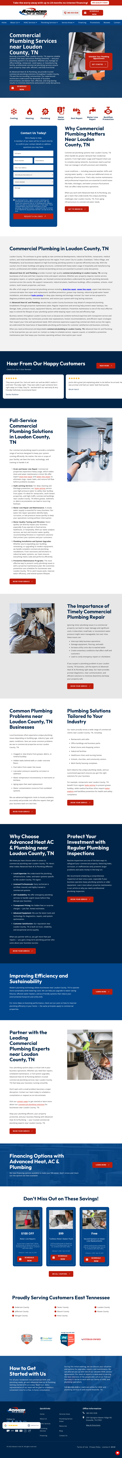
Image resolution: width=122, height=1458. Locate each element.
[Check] (29, 1430)
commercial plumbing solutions (31, 1104)
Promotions (95, 22)
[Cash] (25, 1430)
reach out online (88, 1387)
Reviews (107, 22)
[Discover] (8, 1430)
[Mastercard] (16, 1430)
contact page (22, 1101)
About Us (14, 22)
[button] (15, 22)
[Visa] (21, 1430)
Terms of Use (82, 1447)
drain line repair (26, 477)
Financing (82, 22)
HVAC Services (29, 22)
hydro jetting (40, 488)
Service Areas (67, 22)
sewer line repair (43, 477)
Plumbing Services (48, 22)
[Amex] (12, 1430)
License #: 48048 (108, 1447)
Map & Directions (93, 1425)
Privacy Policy (94, 1447)
